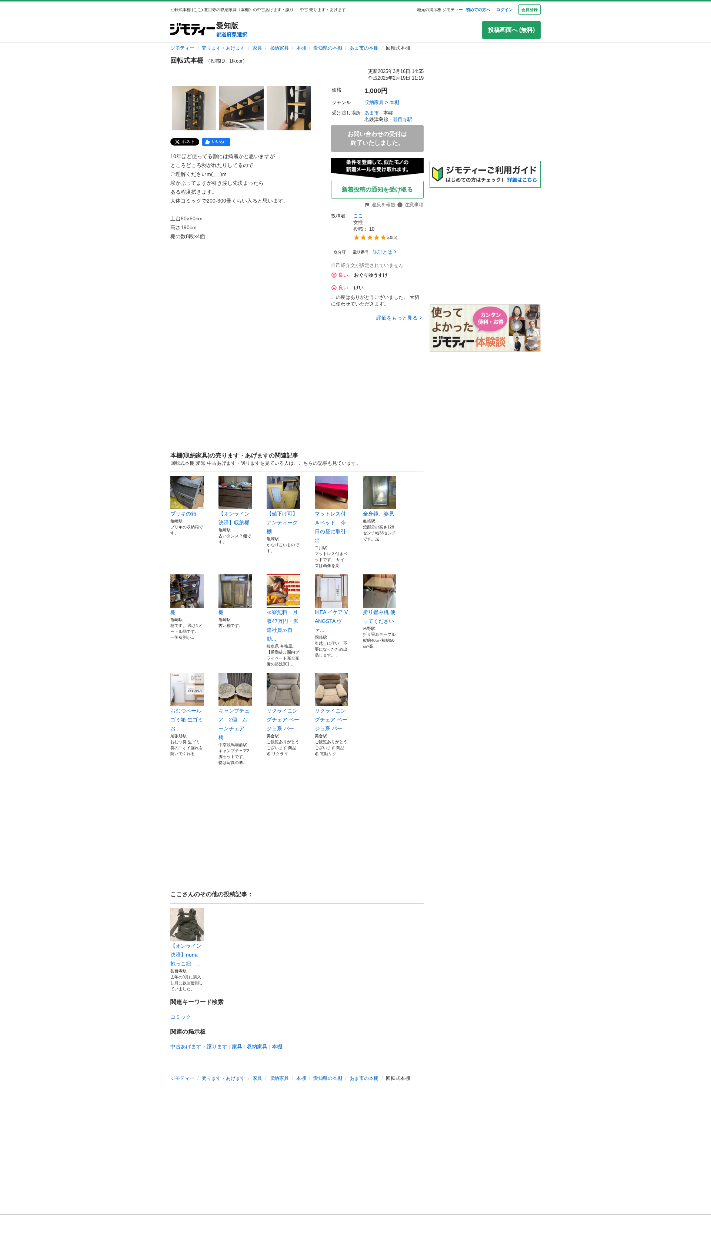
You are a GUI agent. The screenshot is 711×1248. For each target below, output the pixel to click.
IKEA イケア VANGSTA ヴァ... (331, 621)
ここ (358, 215)
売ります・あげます (223, 48)
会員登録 (529, 9)
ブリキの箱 (183, 514)
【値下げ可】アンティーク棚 (282, 522)
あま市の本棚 (364, 48)
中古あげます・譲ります (198, 1047)
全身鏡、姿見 (378, 514)
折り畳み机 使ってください (379, 616)
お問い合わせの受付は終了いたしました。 (377, 138)
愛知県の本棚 (327, 48)
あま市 (371, 113)
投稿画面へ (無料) (511, 30)
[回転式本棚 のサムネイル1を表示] (194, 108)
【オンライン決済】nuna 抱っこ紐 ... (185, 955)
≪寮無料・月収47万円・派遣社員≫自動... (282, 625)
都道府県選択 (231, 34)
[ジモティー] (192, 30)
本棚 (301, 48)
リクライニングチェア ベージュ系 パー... (283, 719)
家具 (257, 48)
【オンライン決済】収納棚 (234, 518)
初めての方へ (478, 9)
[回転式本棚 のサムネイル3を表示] (289, 108)
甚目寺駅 (402, 119)
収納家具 (279, 48)
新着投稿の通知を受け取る (377, 189)
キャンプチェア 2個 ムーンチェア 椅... (234, 724)
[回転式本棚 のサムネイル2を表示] (241, 108)
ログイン (504, 9)
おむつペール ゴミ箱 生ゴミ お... (186, 719)
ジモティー (182, 48)
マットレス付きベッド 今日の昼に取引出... (330, 527)
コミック (180, 1017)
